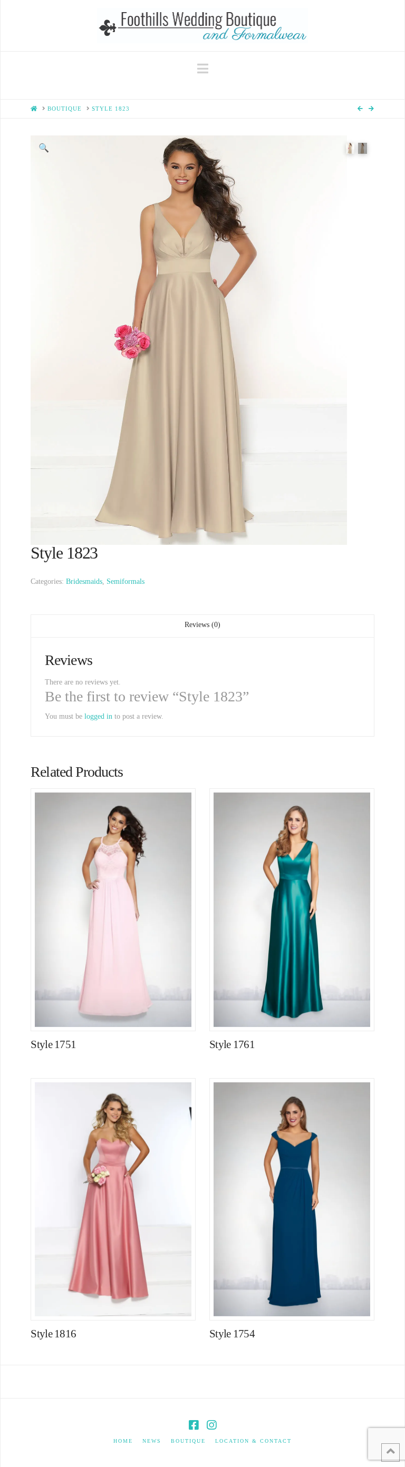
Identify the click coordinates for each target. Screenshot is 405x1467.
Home (123, 1441)
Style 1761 (232, 1044)
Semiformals (125, 581)
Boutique (188, 1441)
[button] (202, 68)
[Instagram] (211, 1425)
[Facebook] (193, 1425)
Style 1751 (53, 1044)
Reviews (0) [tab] (202, 625)
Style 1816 (53, 1333)
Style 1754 (232, 1333)
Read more (118, 1012)
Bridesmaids (84, 581)
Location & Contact (253, 1441)
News (151, 1441)
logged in (98, 716)
